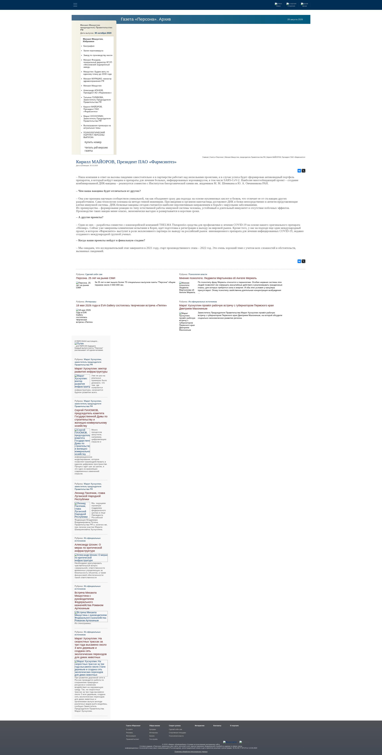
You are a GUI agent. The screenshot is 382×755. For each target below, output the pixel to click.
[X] (303, 170)
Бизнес (152, 736)
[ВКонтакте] (299, 170)
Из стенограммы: (83, 623)
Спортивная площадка (177, 733)
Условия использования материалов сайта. (203, 744)
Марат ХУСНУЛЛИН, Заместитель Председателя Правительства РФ (97, 118)
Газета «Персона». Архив (146, 19)
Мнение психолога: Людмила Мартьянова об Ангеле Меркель (218, 278)
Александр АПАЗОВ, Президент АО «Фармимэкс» (97, 91)
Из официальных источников (202, 301)
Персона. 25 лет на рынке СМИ (95, 278)
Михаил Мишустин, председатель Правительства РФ (245, 157)
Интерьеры (90, 301)
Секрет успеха (175, 726)
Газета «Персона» (217, 157)
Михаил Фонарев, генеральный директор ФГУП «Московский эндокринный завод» (97, 63)
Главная (205, 157)
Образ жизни (154, 726)
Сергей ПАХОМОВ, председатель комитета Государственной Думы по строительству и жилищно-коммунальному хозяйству (91, 418)
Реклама (129, 733)
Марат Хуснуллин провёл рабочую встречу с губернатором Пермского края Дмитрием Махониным (226, 307)
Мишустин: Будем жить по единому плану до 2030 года (97, 72)
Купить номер (93, 142)
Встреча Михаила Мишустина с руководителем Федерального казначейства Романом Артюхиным (89, 600)
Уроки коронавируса (93, 50)
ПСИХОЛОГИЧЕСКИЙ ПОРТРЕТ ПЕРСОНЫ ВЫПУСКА (94, 134)
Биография (88, 46)
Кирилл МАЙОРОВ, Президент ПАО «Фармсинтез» (92, 109)
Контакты (217, 726)
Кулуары (152, 729)
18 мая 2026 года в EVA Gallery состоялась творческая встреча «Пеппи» (121, 305)
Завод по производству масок (97, 55)
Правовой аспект (132, 739)
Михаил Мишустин (92, 85)
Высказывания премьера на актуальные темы (97, 126)
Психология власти (197, 274)
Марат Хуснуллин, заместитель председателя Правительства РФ (88, 362)
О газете (129, 729)
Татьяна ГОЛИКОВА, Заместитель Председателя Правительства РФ (97, 99)
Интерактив (199, 726)
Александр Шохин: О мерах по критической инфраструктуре (88, 547)
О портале (234, 726)
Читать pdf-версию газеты (96, 149)
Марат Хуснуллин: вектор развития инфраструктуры (91, 370)
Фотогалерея (131, 736)
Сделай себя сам (93, 274)
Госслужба (153, 739)
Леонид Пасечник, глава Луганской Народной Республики (90, 496)
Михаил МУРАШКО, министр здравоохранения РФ (97, 79)
